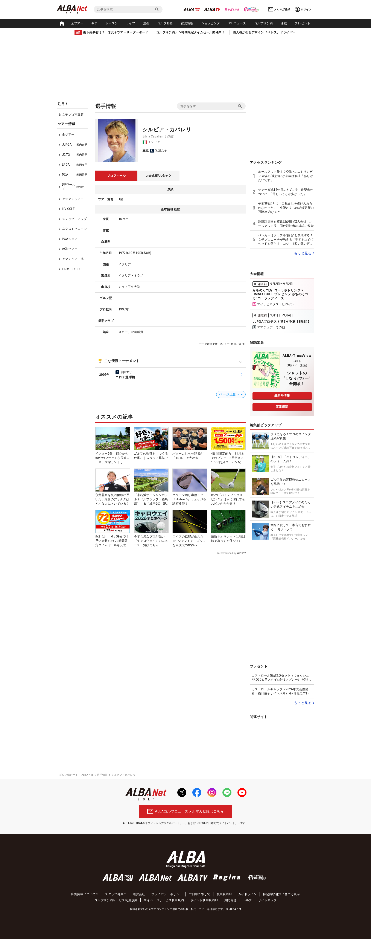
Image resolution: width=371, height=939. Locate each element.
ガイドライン (247, 894)
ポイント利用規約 (202, 900)
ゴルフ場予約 (263, 23)
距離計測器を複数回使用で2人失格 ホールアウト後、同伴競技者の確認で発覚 (286, 223)
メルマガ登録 (282, 9)
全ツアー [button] (77, 23)
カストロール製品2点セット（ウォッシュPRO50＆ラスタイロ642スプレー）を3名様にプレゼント (282, 678)
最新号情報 (282, 395)
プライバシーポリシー (166, 894)
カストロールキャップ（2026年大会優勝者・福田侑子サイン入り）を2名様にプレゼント (282, 691)
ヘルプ (247, 900)
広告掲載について (83, 894)
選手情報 (102, 774)
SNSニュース (237, 23)
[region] (74, 199)
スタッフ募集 (114, 894)
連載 (284, 23)
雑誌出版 (187, 23)
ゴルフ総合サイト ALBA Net (76, 774)
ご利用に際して (199, 894)
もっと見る (303, 253)
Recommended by (226, 552)
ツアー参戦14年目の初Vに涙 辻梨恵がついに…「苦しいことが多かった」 (285, 192)
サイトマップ (267, 900)
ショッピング (210, 23)
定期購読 (282, 406)
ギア (94, 23)
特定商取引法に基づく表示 (281, 894)
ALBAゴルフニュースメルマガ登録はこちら (189, 811)
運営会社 (139, 894)
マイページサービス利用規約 (164, 900)
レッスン (112, 23)
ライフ (130, 23)
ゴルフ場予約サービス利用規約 (116, 900)
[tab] (116, 176)
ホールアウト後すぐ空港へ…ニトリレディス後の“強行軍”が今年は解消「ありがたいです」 (285, 176)
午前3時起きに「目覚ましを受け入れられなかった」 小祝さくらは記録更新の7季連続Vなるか (286, 208)
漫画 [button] (146, 23)
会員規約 (222, 894)
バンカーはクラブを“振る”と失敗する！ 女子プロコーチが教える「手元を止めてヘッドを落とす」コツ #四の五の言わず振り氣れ (286, 240)
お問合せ (230, 900)
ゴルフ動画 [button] (165, 23)
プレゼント (302, 23)
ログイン (306, 9)
